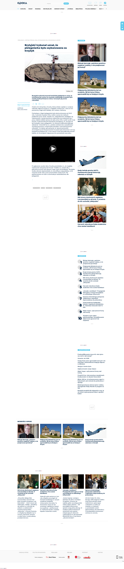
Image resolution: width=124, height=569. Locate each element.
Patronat (85, 552)
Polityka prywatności (39, 552)
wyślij (43, 104)
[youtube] (122, 28)
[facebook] (122, 23)
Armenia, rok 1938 (83, 358)
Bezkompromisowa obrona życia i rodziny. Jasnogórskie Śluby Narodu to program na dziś (91, 386)
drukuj (39, 104)
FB (33, 104)
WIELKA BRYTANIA (57, 187)
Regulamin (54, 552)
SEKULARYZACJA (49, 187)
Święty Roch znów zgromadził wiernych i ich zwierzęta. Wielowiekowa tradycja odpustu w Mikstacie (91, 362)
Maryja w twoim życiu (84, 366)
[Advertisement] (62, 22)
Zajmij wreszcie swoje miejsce (87, 369)
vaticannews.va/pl (25, 106)
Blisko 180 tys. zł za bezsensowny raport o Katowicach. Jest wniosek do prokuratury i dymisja (91, 380)
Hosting (100, 552)
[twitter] (122, 26)
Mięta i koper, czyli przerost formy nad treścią (89, 372)
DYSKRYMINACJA (36, 187)
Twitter (36, 104)
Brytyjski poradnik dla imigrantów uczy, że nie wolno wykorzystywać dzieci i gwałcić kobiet (91, 392)
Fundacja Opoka (23, 552)
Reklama (69, 552)
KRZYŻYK (42, 187)
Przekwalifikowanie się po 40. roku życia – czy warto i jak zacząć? (91, 355)
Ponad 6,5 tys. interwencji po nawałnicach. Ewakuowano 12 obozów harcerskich (91, 376)
